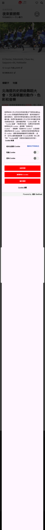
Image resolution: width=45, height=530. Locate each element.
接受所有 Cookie (22, 175)
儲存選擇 (22, 181)
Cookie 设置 (22, 187)
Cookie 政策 (9, 140)
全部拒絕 (22, 168)
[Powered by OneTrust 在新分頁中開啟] (32, 194)
